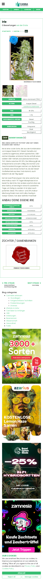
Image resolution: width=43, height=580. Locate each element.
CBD (8, 313)
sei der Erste (22, 25)
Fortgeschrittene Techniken (21, 300)
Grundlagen (15, 298)
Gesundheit (11, 323)
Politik (8, 326)
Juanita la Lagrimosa (31, 106)
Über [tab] (5, 137)
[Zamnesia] (21, 356)
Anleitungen (11, 315)
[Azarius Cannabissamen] (21, 413)
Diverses (13, 305)
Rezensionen (11, 318)
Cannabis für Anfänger (15, 310)
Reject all (11, 577)
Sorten (17, 31)
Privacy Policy (30, 566)
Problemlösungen (17, 303)
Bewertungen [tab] (17, 137)
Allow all (21, 573)
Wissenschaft (11, 321)
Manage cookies (31, 577)
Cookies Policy (8, 568)
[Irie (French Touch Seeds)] (21, 58)
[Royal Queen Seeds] (21, 470)
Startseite (6, 31)
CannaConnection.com (21, 4)
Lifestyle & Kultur (12, 308)
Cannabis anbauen (14, 295)
